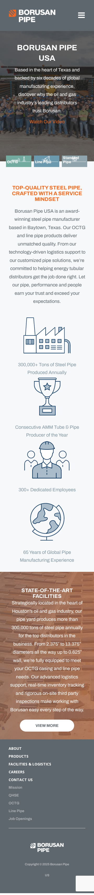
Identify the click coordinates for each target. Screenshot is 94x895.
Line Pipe (16, 811)
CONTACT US (21, 779)
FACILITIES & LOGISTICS (30, 764)
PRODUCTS (18, 756)
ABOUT (15, 748)
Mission (15, 787)
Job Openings (20, 819)
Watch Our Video (47, 121)
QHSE (14, 795)
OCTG (14, 803)
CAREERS (17, 771)
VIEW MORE (47, 726)
